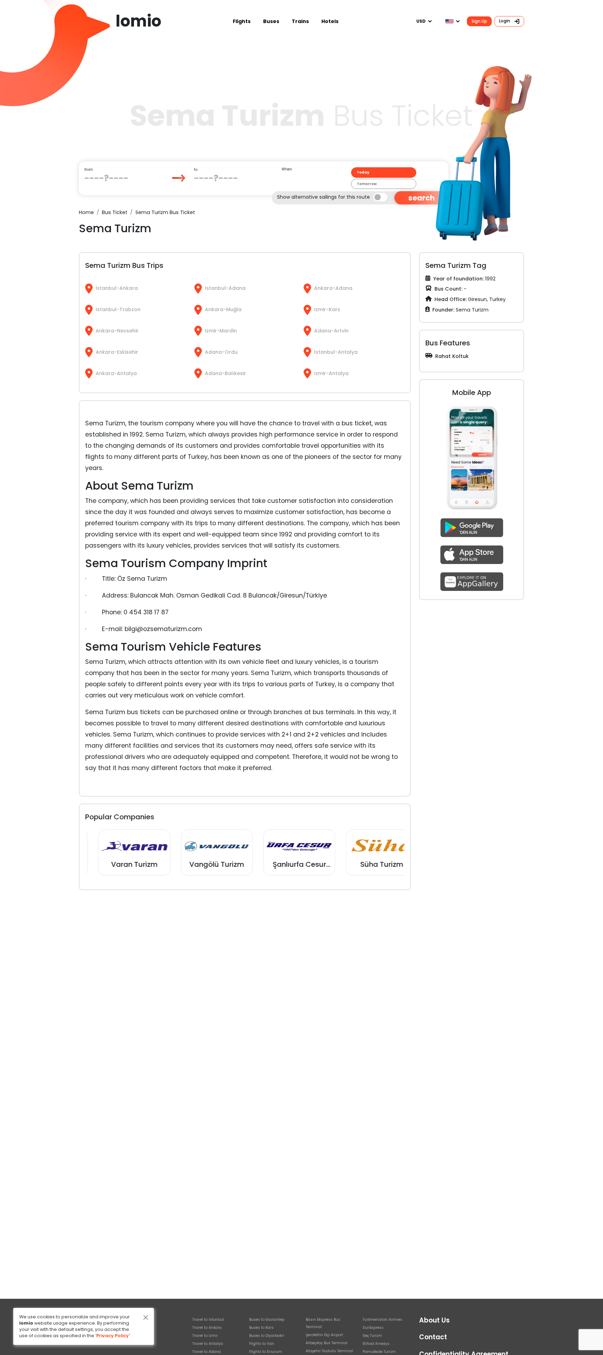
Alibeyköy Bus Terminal (327, 1343)
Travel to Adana (206, 1351)
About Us (434, 1320)
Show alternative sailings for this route (323, 196)
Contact (433, 1337)
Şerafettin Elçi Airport (324, 1335)
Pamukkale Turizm (379, 1351)
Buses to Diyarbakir (266, 1335)
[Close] (146, 1317)
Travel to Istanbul (208, 1319)
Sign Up (479, 21)
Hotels (329, 21)
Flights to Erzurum (265, 1351)
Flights (242, 21)
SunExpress (373, 1327)
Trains (300, 21)
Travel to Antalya (207, 1343)
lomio (138, 21)
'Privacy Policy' (112, 1336)
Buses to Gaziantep (266, 1319)
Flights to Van (261, 1343)
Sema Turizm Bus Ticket (165, 212)
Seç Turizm (372, 1335)
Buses (271, 21)
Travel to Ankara (207, 1327)
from (88, 169)
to (196, 169)
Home (86, 212)
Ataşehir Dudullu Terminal (329, 1351)
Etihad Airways (376, 1343)
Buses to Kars (261, 1327)
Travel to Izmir (205, 1335)
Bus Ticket (114, 212)
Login (505, 21)
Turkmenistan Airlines (382, 1319)
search (421, 198)
